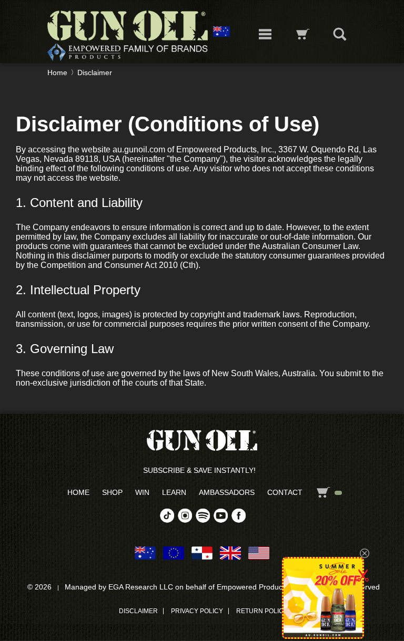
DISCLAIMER (138, 611)
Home (57, 72)
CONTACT (284, 492)
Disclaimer (94, 72)
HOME (78, 492)
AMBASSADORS (227, 492)
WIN (142, 492)
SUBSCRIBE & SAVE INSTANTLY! (199, 470)
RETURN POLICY (262, 611)
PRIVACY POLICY (197, 611)
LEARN (174, 492)
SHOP (112, 492)
